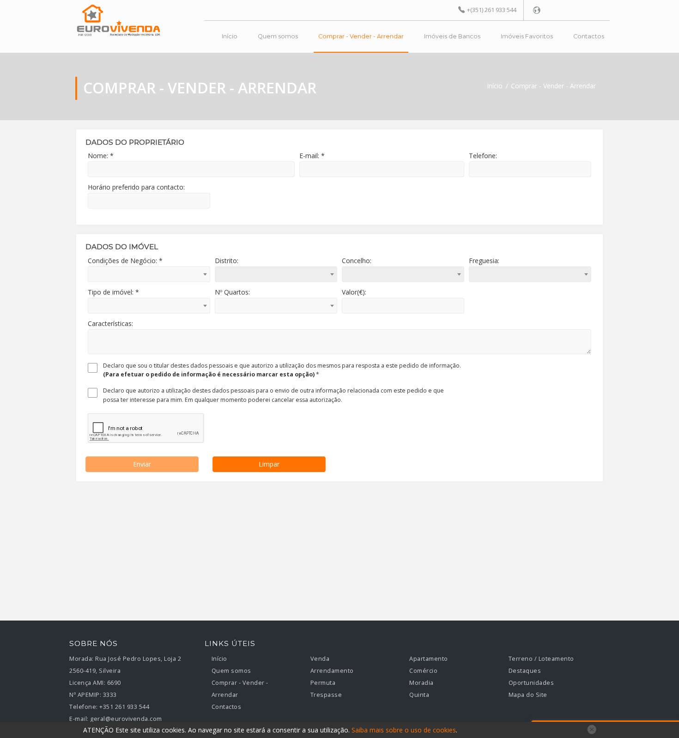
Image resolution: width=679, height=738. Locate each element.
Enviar (142, 464)
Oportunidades (531, 683)
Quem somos (278, 36)
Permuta (323, 683)
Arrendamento (332, 671)
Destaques (525, 671)
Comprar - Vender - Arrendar (361, 36)
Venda (320, 659)
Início (229, 36)
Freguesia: (484, 261)
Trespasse (326, 695)
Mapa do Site (528, 695)
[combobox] (149, 274)
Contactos (588, 36)
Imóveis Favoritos (527, 36)
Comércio (423, 671)
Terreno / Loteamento (541, 659)
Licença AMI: (87, 683)
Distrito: (226, 261)
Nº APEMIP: (85, 695)
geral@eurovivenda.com (126, 719)
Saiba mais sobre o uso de (404, 730)
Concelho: (356, 261)
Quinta (419, 695)
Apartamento (428, 659)
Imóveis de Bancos (452, 36)
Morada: (81, 659)
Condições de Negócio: (125, 261)
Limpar (269, 464)
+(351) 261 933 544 (491, 10)
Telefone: (83, 707)
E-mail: (79, 719)
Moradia (421, 683)
